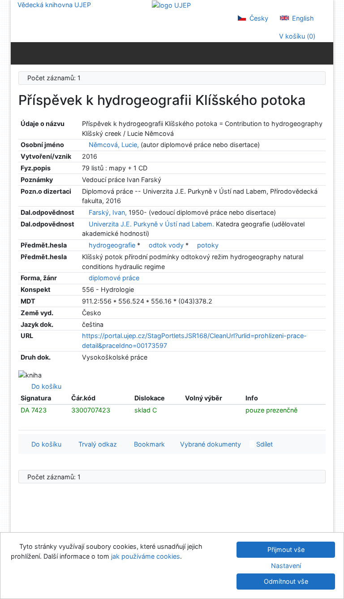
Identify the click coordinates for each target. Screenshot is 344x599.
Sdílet (263, 444)
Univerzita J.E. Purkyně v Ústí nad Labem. (151, 224)
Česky (258, 18)
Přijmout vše (286, 549)
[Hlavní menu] (324, 53)
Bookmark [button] (147, 444)
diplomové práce (114, 278)
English (302, 18)
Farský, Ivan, (108, 212)
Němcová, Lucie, (114, 144)
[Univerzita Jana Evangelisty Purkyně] (171, 5)
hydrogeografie (113, 245)
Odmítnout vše (286, 581)
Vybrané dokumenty (209, 444)
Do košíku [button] (44, 444)
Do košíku (44, 386)
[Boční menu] (19, 53)
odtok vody (167, 245)
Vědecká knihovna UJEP (54, 5)
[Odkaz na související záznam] (84, 144)
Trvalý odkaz (96, 444)
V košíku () (296, 36)
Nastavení (286, 565)
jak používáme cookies (145, 556)
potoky (208, 245)
